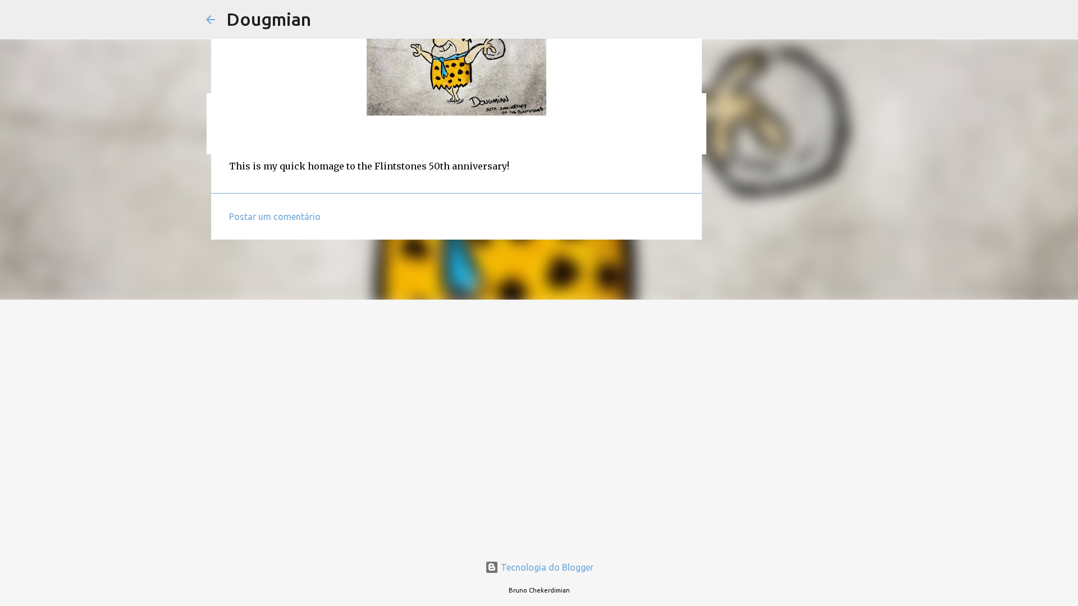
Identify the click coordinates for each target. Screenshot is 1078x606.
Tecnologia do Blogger (546, 567)
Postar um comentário (275, 217)
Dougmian (268, 19)
